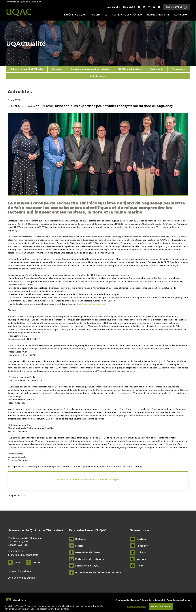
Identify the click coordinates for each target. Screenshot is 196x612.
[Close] (191, 606)
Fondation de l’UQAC (87, 565)
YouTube (142, 539)
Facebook (142, 546)
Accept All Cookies (161, 606)
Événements (156, 69)
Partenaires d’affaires (87, 552)
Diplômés (80, 539)
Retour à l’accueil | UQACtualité (26, 69)
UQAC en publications (130, 69)
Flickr (140, 565)
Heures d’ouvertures (19, 571)
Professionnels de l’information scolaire (98, 572)
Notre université (158, 14)
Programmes (98, 14)
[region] (98, 606)
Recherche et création (127, 14)
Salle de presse (98, 76)
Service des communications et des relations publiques (88, 479)
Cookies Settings (136, 606)
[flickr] (159, 7)
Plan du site (19, 600)
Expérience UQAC (75, 14)
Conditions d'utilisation (126, 600)
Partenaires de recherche (89, 559)
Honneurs (57, 69)
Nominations (178, 69)
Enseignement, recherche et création (90, 69)
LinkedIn (142, 552)
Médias (79, 546)
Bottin (36, 562)
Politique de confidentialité (152, 600)
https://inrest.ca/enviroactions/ (90, 304)
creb (24, 495)
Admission (181, 14)
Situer (17, 562)
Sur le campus (174, 7)
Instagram (142, 559)
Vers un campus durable (21, 577)
